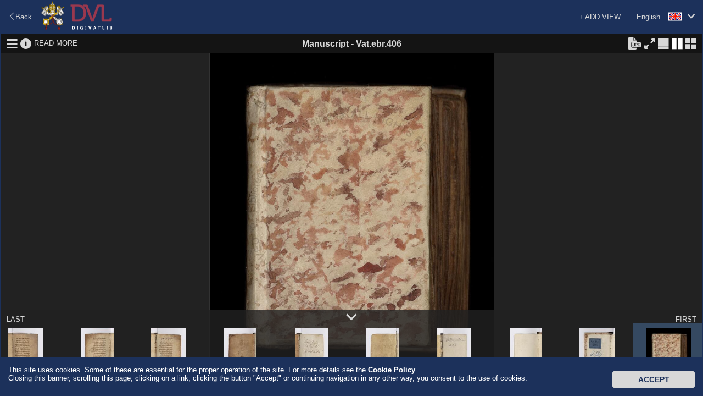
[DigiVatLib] (77, 28)
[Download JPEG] (634, 43)
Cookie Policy (391, 370)
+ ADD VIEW (600, 17)
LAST (16, 319)
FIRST (686, 319)
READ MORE (55, 43)
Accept (653, 379)
